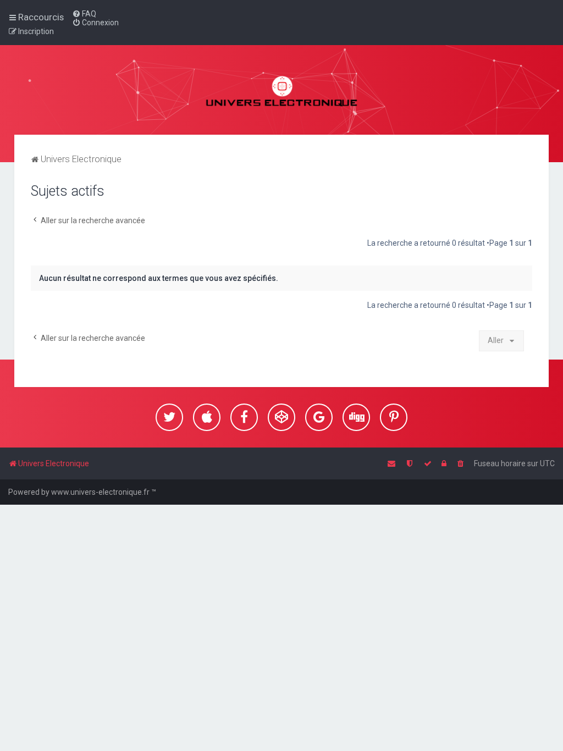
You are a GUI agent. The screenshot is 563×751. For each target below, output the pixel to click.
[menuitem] (84, 13)
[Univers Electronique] (282, 90)
